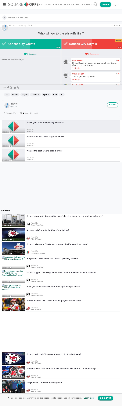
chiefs (15, 94)
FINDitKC (14, 104)
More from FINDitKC (18, 17)
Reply (77, 68)
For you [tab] (90, 4)
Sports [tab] (75, 4)
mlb (55, 94)
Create (105, 5)
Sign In (116, 4)
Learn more (89, 398)
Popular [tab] (57, 4)
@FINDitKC (14, 107)
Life (13, 25)
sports (46, 94)
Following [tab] (45, 4)
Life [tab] (82, 4)
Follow (112, 105)
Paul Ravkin (77, 60)
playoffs (35, 94)
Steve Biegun (78, 74)
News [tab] (67, 4)
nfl (7, 94)
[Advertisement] (61, 332)
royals (25, 94)
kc (62, 94)
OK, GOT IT (105, 398)
